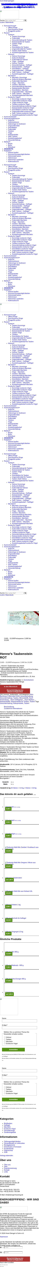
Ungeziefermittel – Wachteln (22, 92)
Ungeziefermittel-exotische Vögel (24, 111)
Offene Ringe (12, 27)
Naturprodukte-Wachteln (20, 88)
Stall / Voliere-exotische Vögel (22, 113)
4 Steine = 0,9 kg (30, 788)
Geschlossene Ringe (15, 29)
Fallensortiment (13, 122)
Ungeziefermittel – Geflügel (21, 70)
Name (4, 1018)
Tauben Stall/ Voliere (19, 51)
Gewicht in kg (5, 680)
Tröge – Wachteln (18, 83)
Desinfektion (12, 127)
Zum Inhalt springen (7, 1)
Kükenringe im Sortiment (17, 124)
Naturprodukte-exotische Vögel (23, 108)
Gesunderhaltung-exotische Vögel (24, 106)
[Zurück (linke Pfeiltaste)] (1, 1266)
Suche (2, 20)
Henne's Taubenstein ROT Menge (12, 682)
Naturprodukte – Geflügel (21, 67)
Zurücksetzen (29, 680)
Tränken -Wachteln (18, 85)
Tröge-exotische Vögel (20, 102)
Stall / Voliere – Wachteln (21, 93)
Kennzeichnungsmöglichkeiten (19, 154)
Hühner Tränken (18, 63)
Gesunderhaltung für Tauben (22, 40)
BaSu (10, 145)
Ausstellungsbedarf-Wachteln (22, 95)
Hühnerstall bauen (14, 156)
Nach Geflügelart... (17, 700)
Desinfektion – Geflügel (20, 68)
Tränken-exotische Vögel (21, 104)
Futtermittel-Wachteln (19, 81)
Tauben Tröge (17, 43)
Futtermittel (16, 38)
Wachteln (11, 76)
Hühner (10, 54)
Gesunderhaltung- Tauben (9, 698)
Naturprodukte (13, 134)
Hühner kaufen (13, 152)
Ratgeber (7, 151)
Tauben (10, 35)
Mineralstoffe (23, 698)
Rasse (6, 33)
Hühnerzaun (12, 158)
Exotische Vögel (14, 97)
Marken (6, 142)
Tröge (10, 133)
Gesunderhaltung (14, 140)
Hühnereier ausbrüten (16, 159)
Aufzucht (11, 120)
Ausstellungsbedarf (15, 138)
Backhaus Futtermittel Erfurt (10, 696)
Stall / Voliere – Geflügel (20, 72)
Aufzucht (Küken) (18, 58)
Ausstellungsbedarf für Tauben (23, 52)
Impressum (4, 1237)
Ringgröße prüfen (14, 31)
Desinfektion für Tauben (20, 47)
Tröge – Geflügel (18, 61)
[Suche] (25, 20)
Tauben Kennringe (18, 36)
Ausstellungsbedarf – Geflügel (22, 74)
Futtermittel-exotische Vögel (22, 101)
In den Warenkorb (10, 686)
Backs (10, 143)
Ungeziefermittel (14, 126)
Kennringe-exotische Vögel (21, 99)
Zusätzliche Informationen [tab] (13, 708)
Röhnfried (11, 147)
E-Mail (5, 1025)
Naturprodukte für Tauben (21, 42)
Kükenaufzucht (13, 161)
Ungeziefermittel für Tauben (22, 49)
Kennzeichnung (9, 26)
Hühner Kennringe (18, 56)
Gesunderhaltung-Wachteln (21, 86)
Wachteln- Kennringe (19, 77)
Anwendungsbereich (11, 118)
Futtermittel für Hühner (20, 60)
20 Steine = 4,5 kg (17, 788)
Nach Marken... (30, 700)
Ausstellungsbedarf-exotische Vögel (25, 115)
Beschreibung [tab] (9, 707)
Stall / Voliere (12, 136)
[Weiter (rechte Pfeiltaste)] (3, 1266)
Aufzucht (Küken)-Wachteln (21, 79)
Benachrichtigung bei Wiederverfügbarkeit (15, 691)
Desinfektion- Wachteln (20, 90)
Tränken (15, 45)
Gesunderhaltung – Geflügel (22, 65)
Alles (31, 694)
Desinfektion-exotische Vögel (22, 110)
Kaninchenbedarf (10, 117)
